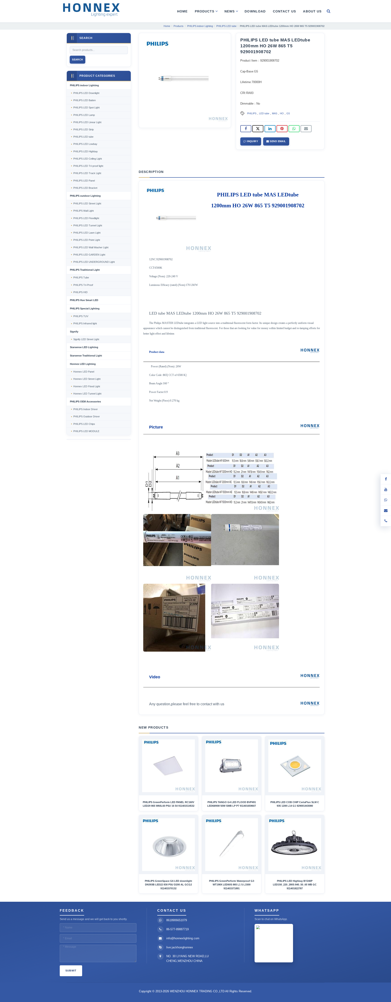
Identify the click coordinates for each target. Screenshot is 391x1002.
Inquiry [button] (252, 141)
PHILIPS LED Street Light (87, 203)
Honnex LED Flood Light (86, 386)
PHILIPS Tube (81, 277)
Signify (74, 331)
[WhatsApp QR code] (386, 500)
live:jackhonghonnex (179, 947)
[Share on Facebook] (245, 128)
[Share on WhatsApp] (294, 128)
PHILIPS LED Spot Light (86, 107)
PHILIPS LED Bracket (85, 188)
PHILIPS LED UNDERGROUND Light (94, 262)
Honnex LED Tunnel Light (87, 393)
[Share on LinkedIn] (270, 128)
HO (282, 113)
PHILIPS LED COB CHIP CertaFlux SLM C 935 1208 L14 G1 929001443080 (294, 804)
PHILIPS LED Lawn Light (86, 232)
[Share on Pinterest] (282, 128)
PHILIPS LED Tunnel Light (87, 225)
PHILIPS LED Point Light (86, 240)
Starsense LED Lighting (84, 347)
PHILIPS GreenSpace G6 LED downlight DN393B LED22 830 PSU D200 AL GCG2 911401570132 (168, 885)
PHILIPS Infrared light (85, 323)
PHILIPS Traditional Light (85, 269)
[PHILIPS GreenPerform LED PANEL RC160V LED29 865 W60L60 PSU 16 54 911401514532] (168, 765)
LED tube (264, 113)
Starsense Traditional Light (86, 355)
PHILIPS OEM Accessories (85, 401)
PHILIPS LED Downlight (86, 93)
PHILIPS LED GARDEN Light (89, 254)
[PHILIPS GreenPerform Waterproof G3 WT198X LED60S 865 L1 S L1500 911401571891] (231, 844)
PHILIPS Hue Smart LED (84, 300)
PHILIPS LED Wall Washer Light (90, 247)
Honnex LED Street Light (86, 379)
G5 (288, 113)
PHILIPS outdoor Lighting (85, 195)
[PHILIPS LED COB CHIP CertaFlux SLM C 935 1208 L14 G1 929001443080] (294, 765)
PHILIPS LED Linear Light (87, 122)
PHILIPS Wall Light (83, 210)
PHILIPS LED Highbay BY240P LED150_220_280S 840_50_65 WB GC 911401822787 (295, 885)
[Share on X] (257, 128)
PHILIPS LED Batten (84, 100)
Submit (71, 970)
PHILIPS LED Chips (84, 424)
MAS (274, 113)
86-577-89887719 (177, 929)
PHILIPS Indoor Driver (85, 409)
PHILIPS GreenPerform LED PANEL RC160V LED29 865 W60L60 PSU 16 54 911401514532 (168, 804)
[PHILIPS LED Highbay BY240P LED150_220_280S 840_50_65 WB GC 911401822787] (294, 844)
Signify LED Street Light (86, 339)
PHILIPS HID (80, 292)
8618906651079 (176, 920)
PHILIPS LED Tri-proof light (88, 166)
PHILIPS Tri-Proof (83, 285)
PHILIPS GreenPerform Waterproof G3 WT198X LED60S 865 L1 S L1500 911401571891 (231, 885)
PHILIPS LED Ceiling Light (87, 158)
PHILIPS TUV (80, 316)
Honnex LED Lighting (83, 364)
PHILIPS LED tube (83, 136)
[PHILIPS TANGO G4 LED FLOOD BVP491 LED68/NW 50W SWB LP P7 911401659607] (231, 765)
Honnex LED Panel (83, 371)
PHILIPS (251, 113)
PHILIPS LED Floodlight (86, 218)
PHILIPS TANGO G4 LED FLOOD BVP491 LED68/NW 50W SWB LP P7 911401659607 (231, 804)
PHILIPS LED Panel (84, 180)
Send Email (277, 141)
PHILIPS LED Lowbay (85, 144)
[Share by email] (306, 128)
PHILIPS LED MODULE (86, 431)
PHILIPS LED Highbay (85, 151)
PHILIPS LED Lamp (84, 115)
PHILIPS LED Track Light (87, 173)
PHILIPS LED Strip (83, 129)
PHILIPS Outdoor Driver (86, 416)
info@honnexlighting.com (182, 938)
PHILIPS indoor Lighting (84, 85)
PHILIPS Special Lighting (85, 308)
